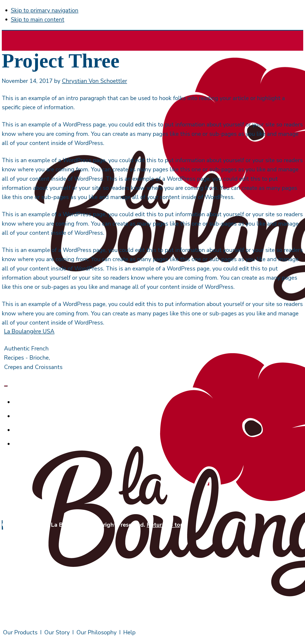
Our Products (20, 632)
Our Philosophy (96, 632)
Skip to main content (37, 19)
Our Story (57, 632)
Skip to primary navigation (44, 10)
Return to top (165, 525)
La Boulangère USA (29, 331)
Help (129, 632)
